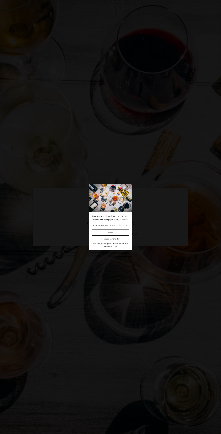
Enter (110, 232)
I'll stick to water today (110, 239)
